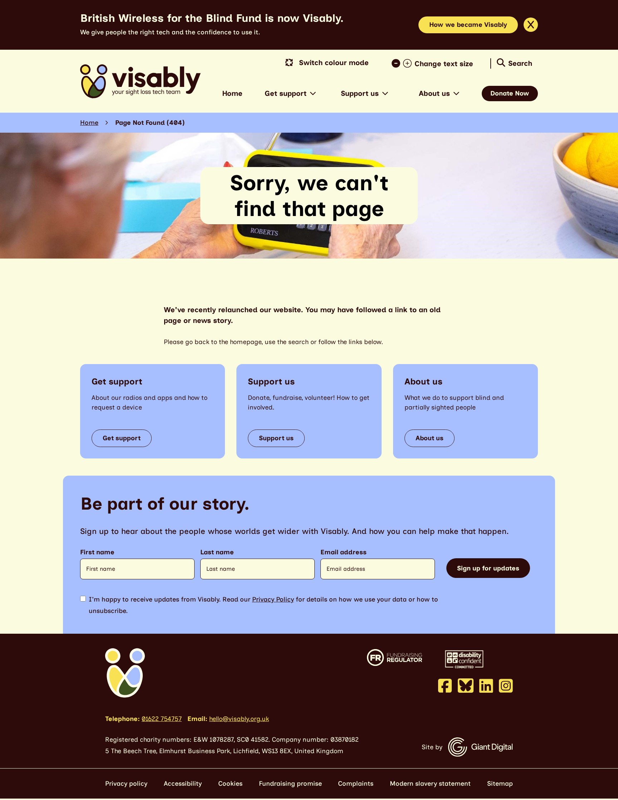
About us (434, 93)
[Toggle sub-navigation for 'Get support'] (313, 93)
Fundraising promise (290, 783)
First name (97, 552)
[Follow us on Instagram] (506, 685)
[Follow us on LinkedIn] (486, 685)
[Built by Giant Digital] (480, 747)
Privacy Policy (273, 599)
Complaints (355, 783)
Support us (360, 93)
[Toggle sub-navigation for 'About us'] (456, 93)
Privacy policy (126, 783)
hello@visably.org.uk (239, 719)
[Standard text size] (397, 63)
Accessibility (183, 783)
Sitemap (500, 783)
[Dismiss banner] (531, 25)
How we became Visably (468, 25)
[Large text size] (409, 63)
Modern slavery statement (430, 783)
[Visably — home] (140, 81)
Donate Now (509, 93)
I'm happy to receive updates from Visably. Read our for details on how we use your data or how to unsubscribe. (263, 605)
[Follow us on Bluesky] (466, 685)
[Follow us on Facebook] (445, 685)
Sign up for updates (488, 568)
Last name (217, 552)
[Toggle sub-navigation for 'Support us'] (385, 93)
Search (520, 63)
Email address (343, 552)
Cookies (230, 783)
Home (232, 93)
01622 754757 (162, 719)
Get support (285, 93)
